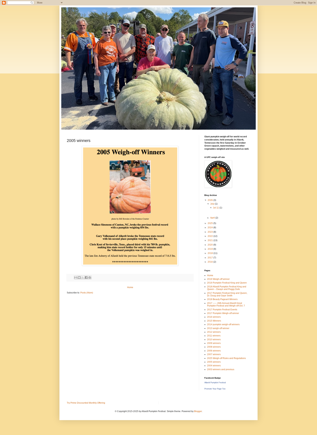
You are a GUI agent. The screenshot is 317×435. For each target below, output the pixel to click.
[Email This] (76, 277)
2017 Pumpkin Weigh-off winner (223, 313)
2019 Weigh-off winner (218, 279)
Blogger (198, 411)
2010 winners (214, 339)
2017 (210, 257)
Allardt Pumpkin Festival (215, 382)
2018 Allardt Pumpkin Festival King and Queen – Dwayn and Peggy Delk (226, 287)
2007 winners (214, 354)
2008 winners (214, 347)
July (212, 204)
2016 (210, 262)
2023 (210, 232)
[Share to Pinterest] (90, 277)
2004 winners (214, 365)
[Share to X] (83, 277)
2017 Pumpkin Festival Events (222, 309)
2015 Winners (214, 321)
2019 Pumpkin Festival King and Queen (227, 282)
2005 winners (214, 362)
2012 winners (214, 332)
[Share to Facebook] (86, 277)
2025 (210, 223)
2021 (210, 240)
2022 (210, 236)
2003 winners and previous (220, 369)
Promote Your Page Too (214, 389)
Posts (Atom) (86, 292)
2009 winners (214, 343)
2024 (210, 227)
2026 (210, 200)
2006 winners (214, 350)
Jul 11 (216, 207)
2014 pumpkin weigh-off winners (223, 324)
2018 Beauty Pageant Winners (222, 299)
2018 (210, 253)
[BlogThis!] (79, 277)
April (212, 217)
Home (130, 287)
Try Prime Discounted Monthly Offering (86, 403)
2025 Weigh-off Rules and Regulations (226, 358)
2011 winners (214, 335)
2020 (210, 244)
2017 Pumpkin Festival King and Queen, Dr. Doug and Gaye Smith (227, 294)
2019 (210, 249)
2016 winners (214, 317)
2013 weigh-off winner (218, 328)
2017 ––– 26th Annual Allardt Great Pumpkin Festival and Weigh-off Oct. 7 (226, 304)
